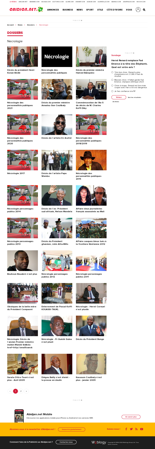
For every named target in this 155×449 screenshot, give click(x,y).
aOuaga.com (45, 1)
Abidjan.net (23, 1)
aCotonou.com (58, 1)
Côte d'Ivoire (115, 9)
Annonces (53, 9)
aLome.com (70, 1)
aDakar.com (91, 1)
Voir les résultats (134, 97)
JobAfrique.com (129, 1)
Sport (90, 9)
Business (68, 9)
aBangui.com (116, 1)
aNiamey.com (80, 1)
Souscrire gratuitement (71, 429)
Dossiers (31, 25)
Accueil (10, 25)
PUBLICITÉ (77, 20)
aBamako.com (34, 1)
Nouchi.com (141, 1)
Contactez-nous (66, 442)
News (80, 9)
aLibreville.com (103, 1)
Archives (116, 101)
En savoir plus (131, 417)
